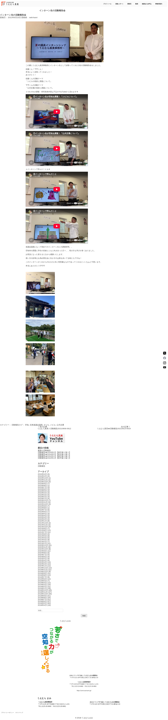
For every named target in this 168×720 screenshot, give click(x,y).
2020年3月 (42, 562)
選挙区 (129, 4)
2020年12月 (43, 545)
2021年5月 (42, 536)
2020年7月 (42, 555)
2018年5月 (42, 603)
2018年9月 (42, 596)
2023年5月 (42, 491)
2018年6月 (42, 601)
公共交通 (60, 425)
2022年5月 (42, 513)
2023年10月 (43, 482)
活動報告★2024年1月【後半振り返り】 (54, 456)
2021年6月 (42, 534)
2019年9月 (42, 573)
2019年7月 (42, 577)
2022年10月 (43, 504)
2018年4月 (42, 605)
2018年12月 (43, 590)
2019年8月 (42, 575)
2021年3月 (42, 540)
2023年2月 (42, 497)
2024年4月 (42, 474)
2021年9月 (42, 528)
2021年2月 (42, 542)
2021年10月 (43, 527)
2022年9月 (42, 506)
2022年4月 (42, 515)
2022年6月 (42, 512)
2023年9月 (42, 483)
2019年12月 (43, 568)
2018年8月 (42, 598)
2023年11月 (43, 480)
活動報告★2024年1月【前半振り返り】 (54, 458)
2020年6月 (42, 556)
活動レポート (119, 4)
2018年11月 (43, 592)
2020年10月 (43, 549)
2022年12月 (43, 500)
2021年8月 (42, 530)
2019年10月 (43, 571)
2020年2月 (42, 564)
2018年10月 (43, 594)
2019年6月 (42, 579)
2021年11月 (43, 525)
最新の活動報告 (44, 450)
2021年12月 (43, 523)
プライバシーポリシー (7, 712)
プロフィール (107, 4)
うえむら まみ (44, 698)
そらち (46, 425)
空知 (27, 425)
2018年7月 (42, 599)
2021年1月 (42, 543)
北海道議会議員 (36, 425)
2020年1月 (42, 566)
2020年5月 (42, 558)
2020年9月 (42, 551)
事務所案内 (158, 4)
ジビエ (53, 425)
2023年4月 (42, 493)
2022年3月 (42, 517)
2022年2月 (42, 519)
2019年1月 (42, 588)
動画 (136, 4)
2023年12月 (43, 478)
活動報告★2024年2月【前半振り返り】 (54, 454)
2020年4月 (42, 560)
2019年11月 (43, 570)
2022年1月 (42, 521)
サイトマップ (19, 712)
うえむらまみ (65, 621)
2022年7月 (42, 510)
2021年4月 (42, 538)
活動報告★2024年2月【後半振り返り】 (54, 452)
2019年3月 (42, 584)
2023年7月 (42, 487)
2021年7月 (42, 532)
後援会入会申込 (146, 4)
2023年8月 (42, 485)
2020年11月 (43, 547)
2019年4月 (42, 583)
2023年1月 (42, 498)
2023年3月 (42, 495)
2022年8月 (42, 508)
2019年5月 (42, 581)
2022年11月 (43, 502)
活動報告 (15, 425)
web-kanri (33, 17)
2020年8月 (42, 553)
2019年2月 (42, 586)
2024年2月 (42, 476)
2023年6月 (42, 489)
